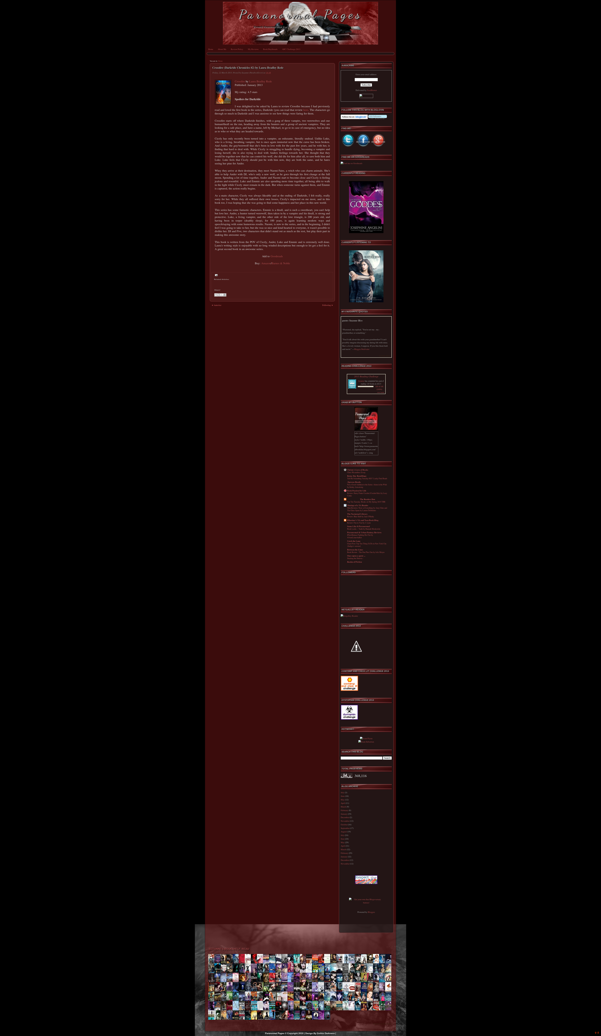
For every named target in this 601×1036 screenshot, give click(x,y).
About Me (222, 49)
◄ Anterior (216, 305)
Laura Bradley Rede (260, 81)
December (345, 817)
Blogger (371, 912)
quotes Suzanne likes (352, 320)
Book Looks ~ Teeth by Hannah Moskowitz (363, 529)
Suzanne (361, 381)
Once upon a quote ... (356, 555)
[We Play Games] (328, 979)
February (344, 810)
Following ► (327, 305)
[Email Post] (216, 275)
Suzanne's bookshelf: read (229, 949)
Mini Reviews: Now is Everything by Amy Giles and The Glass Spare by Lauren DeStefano (367, 509)
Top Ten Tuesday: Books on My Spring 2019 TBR (366, 501)
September (345, 828)
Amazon (266, 263)
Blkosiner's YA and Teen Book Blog (362, 520)
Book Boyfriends (270, 49)
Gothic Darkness (326, 1033)
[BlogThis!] (218, 294)
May (343, 799)
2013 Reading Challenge (366, 376)
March (343, 806)
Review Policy (237, 49)
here (305, 110)
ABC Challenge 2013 (291, 49)
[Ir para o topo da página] (595, 1033)
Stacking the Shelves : (355, 558)
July (342, 792)
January (344, 813)
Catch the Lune (353, 540)
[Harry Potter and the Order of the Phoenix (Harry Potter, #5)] (230, 981)
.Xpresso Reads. (354, 481)
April (343, 803)
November (345, 821)
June (343, 796)
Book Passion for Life (356, 490)
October (344, 824)
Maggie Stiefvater (361, 349)
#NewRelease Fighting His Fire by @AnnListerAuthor (360, 536)
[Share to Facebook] (224, 294)
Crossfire (240, 81)
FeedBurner (372, 90)
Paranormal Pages (300, 14)
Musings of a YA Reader (357, 505)
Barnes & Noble (281, 263)
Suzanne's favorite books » (383, 1024)
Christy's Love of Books (357, 469)
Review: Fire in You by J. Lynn (359, 522)
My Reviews (253, 49)
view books (380, 392)
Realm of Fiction (354, 561)
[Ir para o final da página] (598, 1033)
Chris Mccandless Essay (356, 472)
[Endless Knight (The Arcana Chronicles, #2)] (377, 979)
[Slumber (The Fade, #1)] (297, 1000)
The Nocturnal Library (357, 513)
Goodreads (277, 256)
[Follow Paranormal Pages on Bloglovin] (354, 118)
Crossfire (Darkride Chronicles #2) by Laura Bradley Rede (247, 68)
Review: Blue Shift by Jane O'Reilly (360, 516)
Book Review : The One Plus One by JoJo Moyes (366, 552)
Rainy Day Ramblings (356, 475)
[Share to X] (221, 294)
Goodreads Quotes (384, 356)
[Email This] (215, 294)
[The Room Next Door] (340, 989)
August (344, 831)
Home (210, 49)
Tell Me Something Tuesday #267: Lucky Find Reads (367, 478)
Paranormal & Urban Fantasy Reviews (364, 532)
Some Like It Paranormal (358, 526)
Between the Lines (355, 549)
